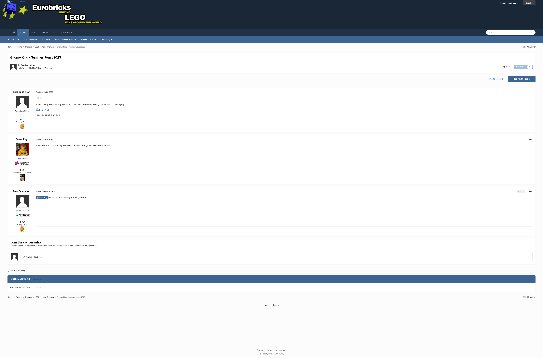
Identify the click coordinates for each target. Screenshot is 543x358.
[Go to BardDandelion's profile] (13, 67)
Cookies (282, 350)
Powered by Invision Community (271, 354)
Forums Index (13, 39)
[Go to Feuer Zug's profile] (22, 149)
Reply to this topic (521, 79)
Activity (34, 32)
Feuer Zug (22, 139)
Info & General (30, 39)
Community (106, 39)
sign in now (68, 246)
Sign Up (529, 3)
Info (54, 32)
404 (23, 119)
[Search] (532, 32)
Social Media (66, 32)
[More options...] (530, 92)
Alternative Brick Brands (65, 39)
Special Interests (88, 39)
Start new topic (496, 79)
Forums (23, 32)
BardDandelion (28, 65)
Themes (45, 39)
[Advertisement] (271, 326)
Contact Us (272, 350)
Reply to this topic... (34, 257)
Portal (12, 32)
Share (507, 67)
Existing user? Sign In (509, 3)
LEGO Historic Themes (42, 68)
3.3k (23, 170)
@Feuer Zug (42, 198)
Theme (260, 350)
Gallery (45, 32)
